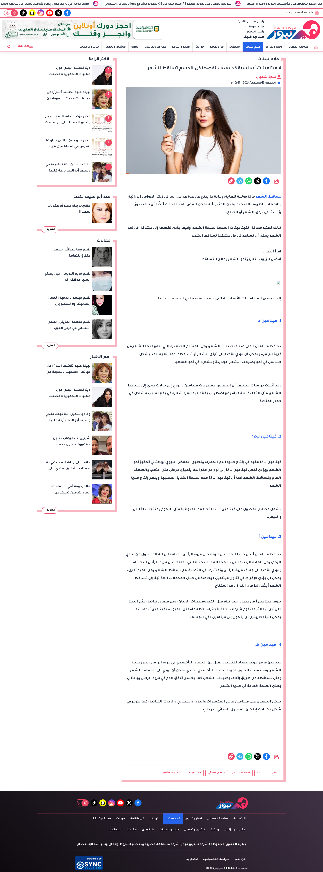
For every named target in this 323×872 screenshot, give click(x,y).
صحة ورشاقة (181, 47)
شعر (275, 773)
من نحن (240, 859)
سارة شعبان (266, 77)
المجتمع (115, 829)
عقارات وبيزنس (155, 47)
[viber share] (239, 180)
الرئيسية (239, 818)
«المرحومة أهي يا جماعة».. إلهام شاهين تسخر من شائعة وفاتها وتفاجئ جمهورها (74, 4)
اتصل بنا (192, 859)
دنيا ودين (148, 829)
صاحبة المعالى (297, 47)
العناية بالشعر (171, 773)
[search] (9, 46)
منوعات (234, 47)
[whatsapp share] (248, 180)
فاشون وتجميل (115, 47)
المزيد (51, 229)
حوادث (199, 47)
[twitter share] (257, 180)
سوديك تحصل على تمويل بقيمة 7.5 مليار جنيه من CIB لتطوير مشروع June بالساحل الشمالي (209, 4)
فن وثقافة (217, 47)
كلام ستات (252, 47)
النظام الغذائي (216, 773)
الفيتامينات (194, 773)
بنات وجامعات (89, 47)
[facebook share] (266, 180)
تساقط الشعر (268, 197)
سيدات (261, 773)
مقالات (132, 829)
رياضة (135, 47)
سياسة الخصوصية (216, 859)
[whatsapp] (231, 180)
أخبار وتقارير (274, 47)
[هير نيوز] (293, 29)
